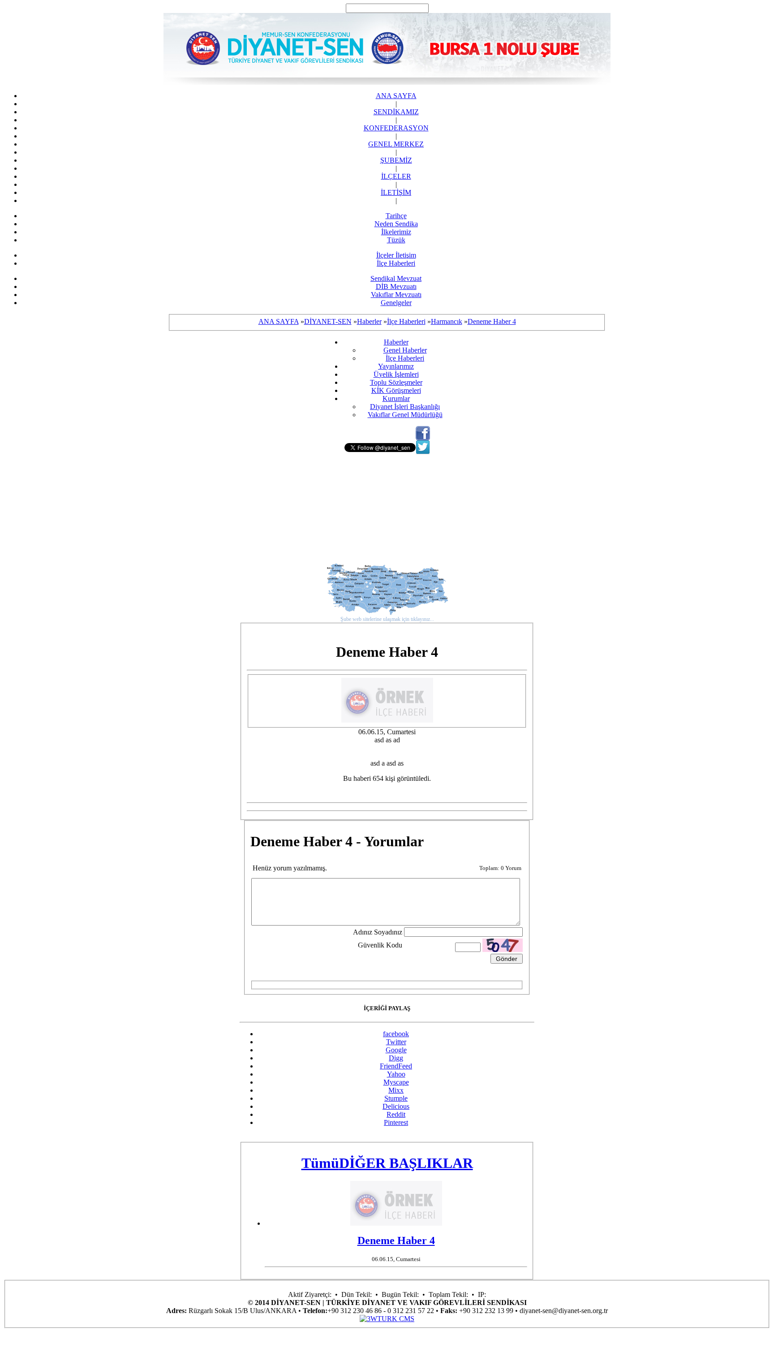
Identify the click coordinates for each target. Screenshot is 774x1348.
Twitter (396, 1042)
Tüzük (396, 240)
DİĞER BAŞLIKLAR (406, 1163)
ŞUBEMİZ (396, 160)
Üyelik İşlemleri (396, 374)
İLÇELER (396, 176)
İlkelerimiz (396, 232)
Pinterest (396, 1122)
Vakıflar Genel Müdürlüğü (405, 414)
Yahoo (396, 1074)
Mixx (396, 1090)
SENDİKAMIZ (396, 112)
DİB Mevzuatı (396, 286)
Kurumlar (396, 398)
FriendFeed (396, 1066)
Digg (396, 1058)
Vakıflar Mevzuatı (396, 294)
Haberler (369, 321)
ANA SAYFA (396, 95)
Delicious (396, 1106)
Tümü (320, 1163)
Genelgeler (396, 302)
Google (396, 1050)
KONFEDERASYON (396, 128)
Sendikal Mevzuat (395, 278)
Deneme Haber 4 (492, 321)
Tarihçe (396, 216)
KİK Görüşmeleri (396, 390)
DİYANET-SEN (328, 321)
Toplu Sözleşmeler (396, 382)
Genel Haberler (405, 350)
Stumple (396, 1098)
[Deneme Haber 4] (387, 720)
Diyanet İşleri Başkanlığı (405, 406)
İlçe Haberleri (396, 263)
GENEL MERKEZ (396, 144)
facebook (396, 1034)
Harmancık (446, 321)
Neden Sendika (396, 224)
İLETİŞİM (396, 192)
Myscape (396, 1082)
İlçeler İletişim (396, 255)
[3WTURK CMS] (387, 1318)
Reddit (396, 1114)
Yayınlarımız (396, 366)
